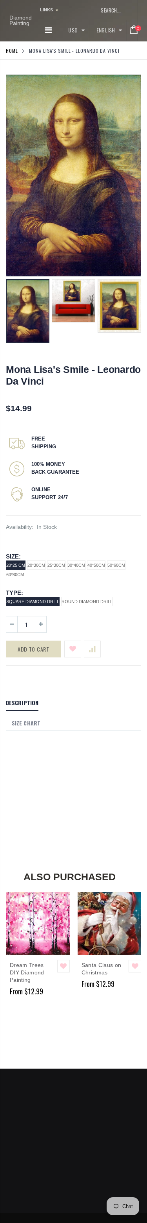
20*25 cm (15, 565)
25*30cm (56, 565)
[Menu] (48, 30)
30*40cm (76, 565)
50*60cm (116, 565)
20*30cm (36, 565)
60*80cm (15, 574)
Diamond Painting (20, 20)
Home (12, 50)
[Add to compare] (92, 649)
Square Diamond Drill (32, 601)
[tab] (22, 703)
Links (46, 9)
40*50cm (96, 565)
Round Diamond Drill (87, 601)
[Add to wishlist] (72, 649)
